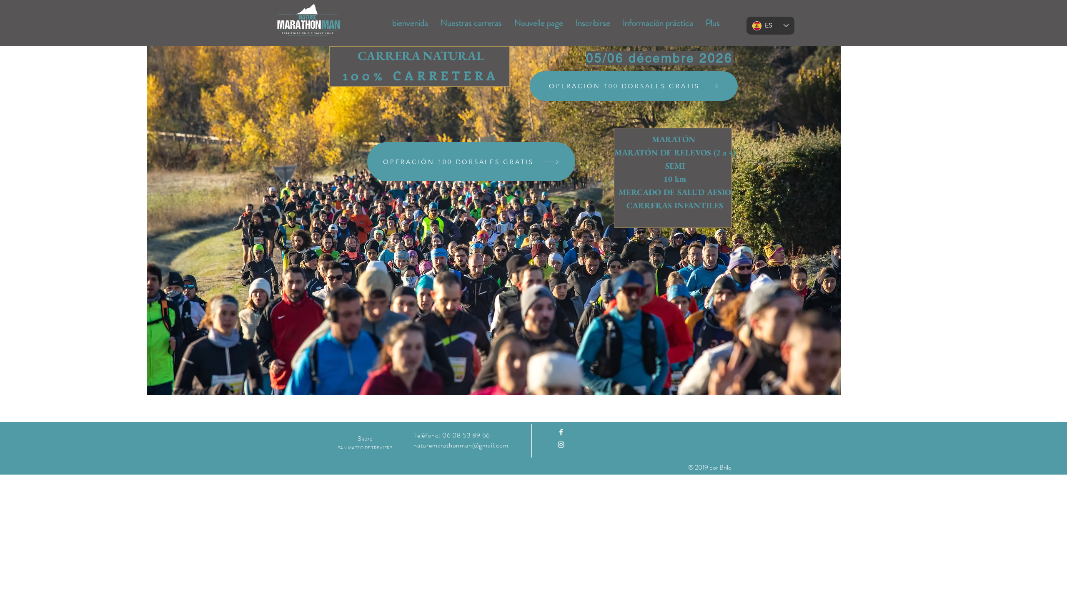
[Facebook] (561, 432)
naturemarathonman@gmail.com (460, 445)
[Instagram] (561, 444)
